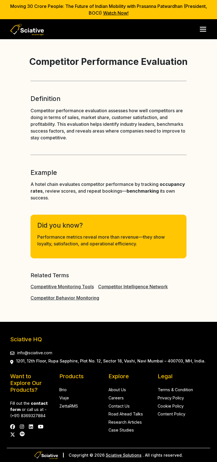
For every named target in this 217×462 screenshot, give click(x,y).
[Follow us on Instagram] (22, 427)
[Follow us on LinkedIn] (31, 427)
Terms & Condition (175, 389)
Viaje (64, 397)
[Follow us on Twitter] (12, 434)
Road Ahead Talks (125, 414)
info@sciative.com (34, 352)
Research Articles (125, 422)
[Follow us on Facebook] (12, 427)
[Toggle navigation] (203, 29)
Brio (63, 389)
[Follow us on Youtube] (40, 427)
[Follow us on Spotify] (22, 434)
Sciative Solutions (124, 455)
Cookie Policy (171, 406)
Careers (116, 397)
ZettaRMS (68, 406)
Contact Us (119, 406)
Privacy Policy (171, 397)
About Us (117, 389)
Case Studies (121, 430)
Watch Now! (116, 13)
